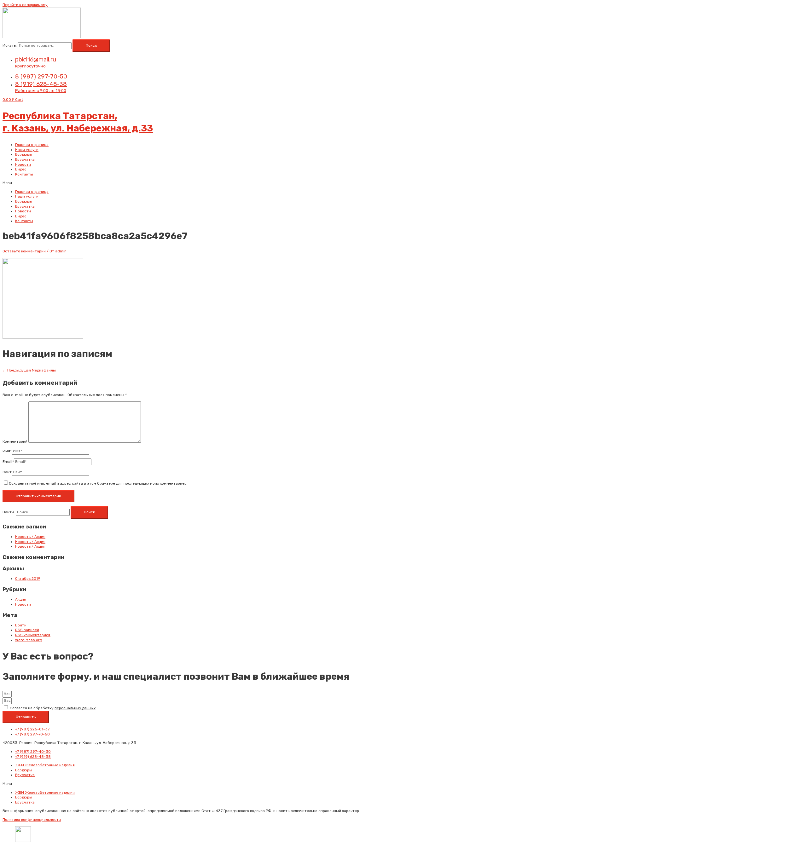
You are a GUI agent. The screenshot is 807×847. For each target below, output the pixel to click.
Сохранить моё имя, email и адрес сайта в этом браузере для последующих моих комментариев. (98, 483)
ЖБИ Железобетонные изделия (45, 765)
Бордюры (23, 154)
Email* (8, 461)
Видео (20, 169)
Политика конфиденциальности (32, 819)
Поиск (91, 45)
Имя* (7, 451)
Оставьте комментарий (24, 251)
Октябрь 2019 (27, 578)
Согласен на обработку (53, 708)
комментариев (32, 635)
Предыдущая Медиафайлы (29, 370)
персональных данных (75, 708)
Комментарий (15, 441)
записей (27, 630)
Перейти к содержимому (25, 5)
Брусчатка (25, 159)
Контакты (24, 174)
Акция (20, 599)
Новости (23, 164)
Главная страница (32, 144)
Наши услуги (26, 149)
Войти (20, 625)
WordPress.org (28, 640)
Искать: (10, 45)
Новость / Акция (30, 536)
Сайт (7, 472)
